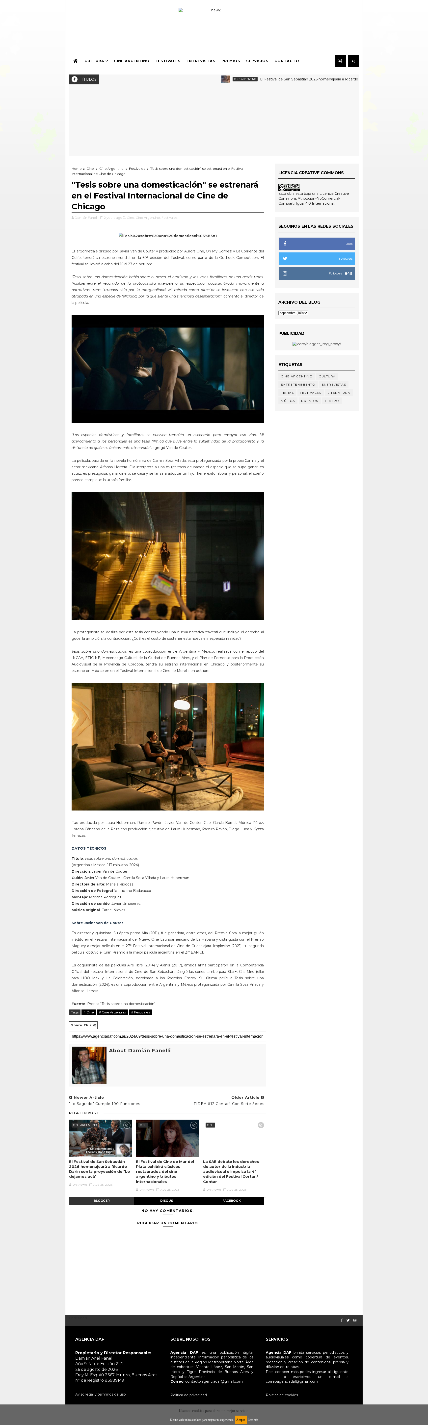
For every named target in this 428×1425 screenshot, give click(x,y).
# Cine (88, 1012)
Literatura (338, 392)
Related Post (84, 1113)
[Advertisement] (214, 121)
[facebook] (342, 1320)
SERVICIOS (257, 61)
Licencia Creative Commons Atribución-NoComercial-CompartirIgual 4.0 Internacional (313, 198)
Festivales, (169, 218)
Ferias (287, 392)
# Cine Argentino (112, 1012)
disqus (166, 1201)
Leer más (253, 1420)
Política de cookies (282, 1395)
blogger (102, 1201)
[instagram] (355, 1320)
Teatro (331, 401)
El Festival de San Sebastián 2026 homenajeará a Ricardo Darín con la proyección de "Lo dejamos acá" (306, 79)
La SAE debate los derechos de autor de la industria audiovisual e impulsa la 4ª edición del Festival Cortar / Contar (231, 1171)
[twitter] (348, 1320)
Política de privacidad (188, 1395)
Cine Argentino (132, 61)
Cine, (131, 218)
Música (288, 401)
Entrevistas (201, 61)
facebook (231, 1201)
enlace (271, 1377)
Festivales (168, 61)
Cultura (94, 61)
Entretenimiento (298, 384)
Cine (90, 169)
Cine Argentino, (148, 218)
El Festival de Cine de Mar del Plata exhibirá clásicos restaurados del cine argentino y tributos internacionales (165, 1171)
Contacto (286, 61)
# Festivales (140, 1012)
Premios (230, 61)
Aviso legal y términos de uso (100, 1394)
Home (77, 169)
